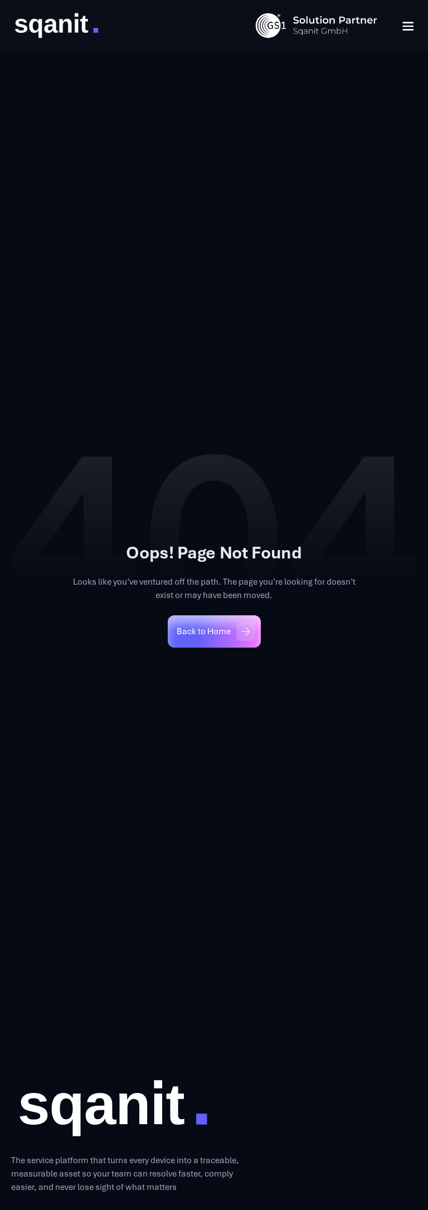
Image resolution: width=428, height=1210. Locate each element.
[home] (55, 26)
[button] (408, 26)
